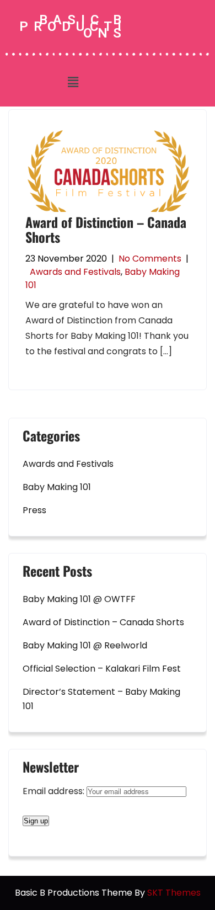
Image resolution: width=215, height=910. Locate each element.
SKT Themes (174, 892)
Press (34, 510)
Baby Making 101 (57, 487)
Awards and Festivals (75, 271)
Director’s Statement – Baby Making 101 (101, 698)
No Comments (150, 258)
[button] (72, 82)
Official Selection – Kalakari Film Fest (102, 668)
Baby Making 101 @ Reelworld (85, 645)
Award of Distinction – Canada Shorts (105, 229)
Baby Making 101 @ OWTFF (79, 599)
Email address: (55, 791)
